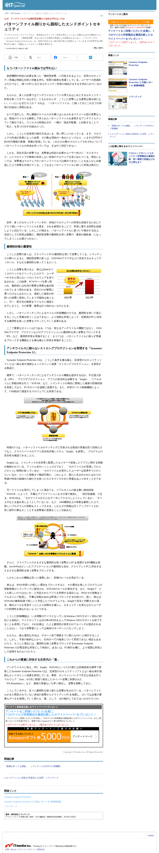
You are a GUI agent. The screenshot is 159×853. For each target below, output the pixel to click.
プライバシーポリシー (26, 849)
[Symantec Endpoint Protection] (117, 68)
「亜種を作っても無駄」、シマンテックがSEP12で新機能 (32, 766)
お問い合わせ (10, 849)
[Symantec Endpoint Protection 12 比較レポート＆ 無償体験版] (117, 85)
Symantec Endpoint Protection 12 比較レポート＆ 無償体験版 (32, 802)
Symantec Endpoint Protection (17, 797)
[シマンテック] (117, 102)
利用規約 (151, 835)
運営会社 (41, 849)
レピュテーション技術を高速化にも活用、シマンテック (31, 778)
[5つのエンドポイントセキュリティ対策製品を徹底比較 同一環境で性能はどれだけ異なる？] (117, 159)
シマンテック (10, 806)
